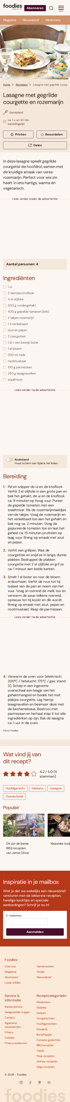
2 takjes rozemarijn (21, 318)
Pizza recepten (45, 1056)
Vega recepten (46, 1067)
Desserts (42, 1029)
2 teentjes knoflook (21, 293)
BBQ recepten (45, 1045)
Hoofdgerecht (15, 788)
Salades (41, 1007)
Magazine (9, 20)
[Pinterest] (40, 1082)
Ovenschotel (14, 796)
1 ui (10, 287)
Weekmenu (53, 20)
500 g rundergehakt (22, 305)
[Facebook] (30, 1082)
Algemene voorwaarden (13, 1025)
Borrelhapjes (44, 1034)
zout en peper (17, 330)
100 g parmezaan (20, 367)
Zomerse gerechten (49, 1040)
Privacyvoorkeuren (16, 1043)
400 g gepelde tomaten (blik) (28, 312)
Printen (20, 134)
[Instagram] (21, 1082)
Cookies (9, 1037)
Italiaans (37, 788)
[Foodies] (12, 8)
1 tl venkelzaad (18, 324)
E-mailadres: (14, 915)
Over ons (10, 966)
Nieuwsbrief (31, 20)
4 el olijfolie (16, 299)
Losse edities (13, 982)
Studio (41, 972)
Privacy (9, 1032)
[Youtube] (49, 1082)
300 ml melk (16, 355)
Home (6, 84)
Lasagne (56, 788)
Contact (10, 1017)
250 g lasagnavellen (22, 373)
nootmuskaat (17, 361)
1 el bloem (14, 349)
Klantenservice (14, 1006)
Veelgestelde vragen (17, 1012)
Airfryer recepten (47, 1061)
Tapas (40, 1050)
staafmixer (15, 380)
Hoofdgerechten (47, 1023)
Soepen (41, 1013)
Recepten (22, 84)
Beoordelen (54, 134)
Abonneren (35, 8)
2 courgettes (16, 336)
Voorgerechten (46, 1018)
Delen (37, 145)
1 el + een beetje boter (23, 342)
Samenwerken (45, 966)
